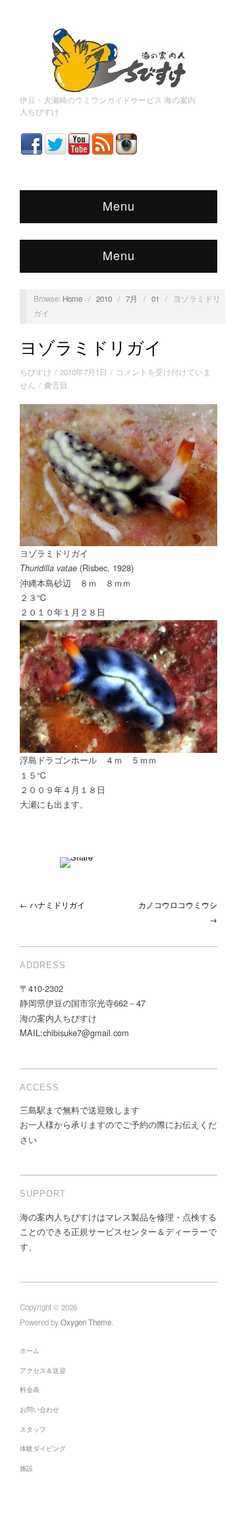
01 (155, 298)
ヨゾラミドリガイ (91, 348)
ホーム (30, 1350)
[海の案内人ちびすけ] (118, 57)
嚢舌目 (56, 385)
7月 (132, 298)
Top (205, 1481)
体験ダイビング (43, 1448)
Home (72, 298)
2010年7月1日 (83, 372)
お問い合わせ (39, 1409)
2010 (104, 298)
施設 (26, 1468)
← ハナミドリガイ (52, 904)
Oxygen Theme (86, 1322)
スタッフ (33, 1429)
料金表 (30, 1389)
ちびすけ (35, 372)
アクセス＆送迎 (43, 1370)
